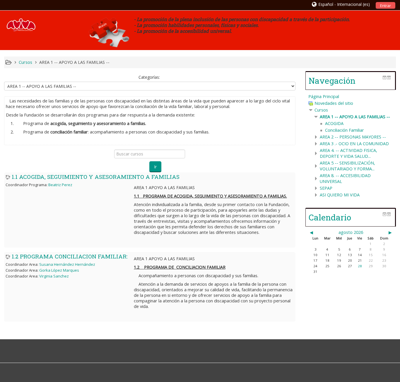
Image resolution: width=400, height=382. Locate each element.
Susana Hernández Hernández (67, 264)
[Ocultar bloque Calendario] (384, 214)
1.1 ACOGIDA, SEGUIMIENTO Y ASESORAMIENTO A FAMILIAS (96, 176)
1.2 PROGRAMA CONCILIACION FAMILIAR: (70, 256)
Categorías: (149, 77)
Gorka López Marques (59, 270)
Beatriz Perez (60, 184)
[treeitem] (350, 97)
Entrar (385, 5)
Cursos (321, 110)
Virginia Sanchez (54, 276)
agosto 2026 (351, 232)
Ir (155, 166)
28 (360, 266)
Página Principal (323, 96)
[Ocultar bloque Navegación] (384, 77)
